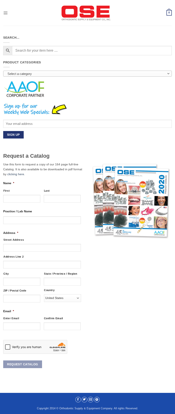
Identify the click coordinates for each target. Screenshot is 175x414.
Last (47, 190)
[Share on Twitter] (84, 399)
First (6, 190)
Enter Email (11, 318)
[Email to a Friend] (90, 399)
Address (10, 233)
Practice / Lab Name (17, 211)
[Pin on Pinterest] (97, 399)
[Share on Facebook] (78, 399)
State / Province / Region (60, 273)
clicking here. (16, 174)
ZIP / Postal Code (14, 290)
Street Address (13, 239)
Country (49, 290)
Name (8, 183)
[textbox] (86, 74)
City (6, 273)
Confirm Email (53, 318)
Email (8, 311)
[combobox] (87, 74)
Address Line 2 (13, 256)
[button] (5, 13)
